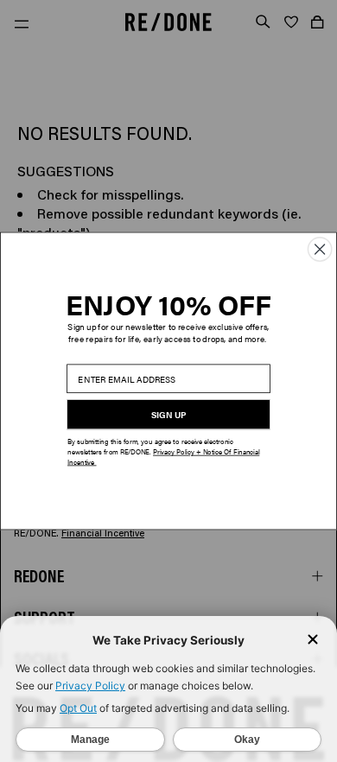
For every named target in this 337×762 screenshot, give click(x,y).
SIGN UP (169, 414)
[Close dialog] (319, 249)
